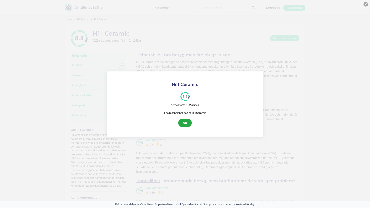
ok (185, 123)
